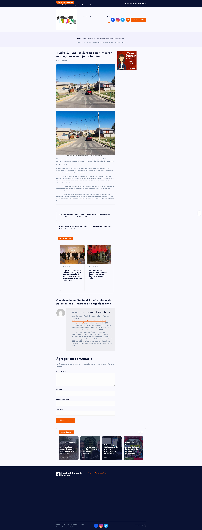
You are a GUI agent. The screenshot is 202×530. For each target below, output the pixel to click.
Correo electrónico (63, 402)
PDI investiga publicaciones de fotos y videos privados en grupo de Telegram (90, 451)
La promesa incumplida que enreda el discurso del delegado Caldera (68, 451)
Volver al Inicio (140, 528)
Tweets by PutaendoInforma (97, 475)
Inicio (85, 19)
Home (78, 45)
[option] (69, 450)
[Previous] (139, 434)
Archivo (110, 25)
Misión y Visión (94, 19)
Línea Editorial (108, 19)
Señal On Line (138, 22)
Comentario (60, 374)
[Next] (142, 434)
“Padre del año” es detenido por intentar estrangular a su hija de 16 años (103, 45)
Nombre (59, 392)
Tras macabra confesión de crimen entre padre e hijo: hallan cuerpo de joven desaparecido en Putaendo (133, 449)
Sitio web (59, 412)
